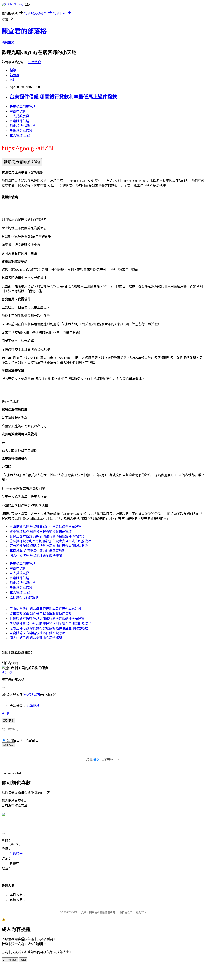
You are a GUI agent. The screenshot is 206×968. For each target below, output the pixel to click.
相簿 (13, 70)
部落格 (14, 75)
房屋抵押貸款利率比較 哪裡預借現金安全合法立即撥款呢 (50, 541)
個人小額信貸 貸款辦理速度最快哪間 (36, 555)
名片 (13, 80)
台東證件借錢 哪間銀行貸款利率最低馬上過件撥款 (63, 96)
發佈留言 (8, 745)
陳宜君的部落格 (24, 31)
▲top (5, 713)
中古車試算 (18, 111)
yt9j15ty (7, 672)
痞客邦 (28, 694)
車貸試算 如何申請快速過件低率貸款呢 (37, 550)
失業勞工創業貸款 (22, 106)
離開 (23, 960)
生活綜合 (34, 62)
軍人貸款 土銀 (20, 135)
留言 (37, 694)
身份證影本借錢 (21, 130)
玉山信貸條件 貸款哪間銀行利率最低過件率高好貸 (45, 526)
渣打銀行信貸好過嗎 (24, 597)
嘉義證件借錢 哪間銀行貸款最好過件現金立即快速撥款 (49, 546)
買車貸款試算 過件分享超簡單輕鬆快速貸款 (41, 531)
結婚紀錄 (33, 705)
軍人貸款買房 (19, 116)
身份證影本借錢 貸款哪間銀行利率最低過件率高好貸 (47, 536)
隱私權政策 (125, 912)
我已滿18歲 (9, 960)
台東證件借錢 (19, 121)
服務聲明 (141, 912)
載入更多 (8, 720)
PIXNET (72, 912)
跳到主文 (8, 42)
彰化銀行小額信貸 (22, 126)
